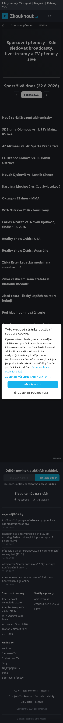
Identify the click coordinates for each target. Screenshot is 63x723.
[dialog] (31, 361)
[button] (31, 376)
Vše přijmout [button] (32, 384)
